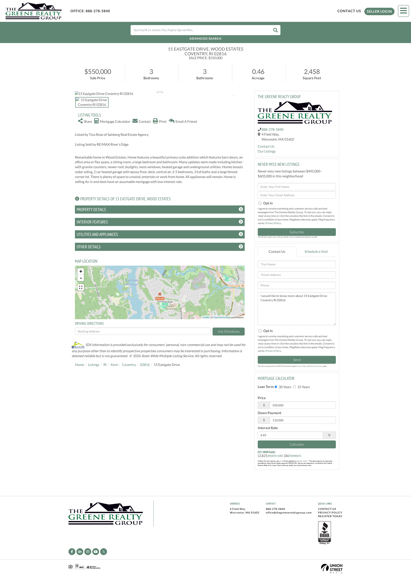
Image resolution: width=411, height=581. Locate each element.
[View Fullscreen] (80, 287)
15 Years (303, 387)
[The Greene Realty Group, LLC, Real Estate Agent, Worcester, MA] (324, 533)
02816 (145, 364)
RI (105, 364)
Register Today (330, 516)
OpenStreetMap (222, 317)
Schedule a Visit (316, 251)
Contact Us (349, 11)
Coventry (129, 364)
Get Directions (229, 331)
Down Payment (269, 413)
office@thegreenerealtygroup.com (289, 512)
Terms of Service (316, 366)
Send (297, 360)
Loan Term (266, 387)
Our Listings (267, 151)
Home (79, 364)
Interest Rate (268, 428)
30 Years (284, 387)
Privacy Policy (273, 223)
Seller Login (379, 11)
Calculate (297, 444)
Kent (114, 364)
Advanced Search (205, 38)
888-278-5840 (98, 11)
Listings (93, 364)
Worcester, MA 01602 (244, 512)
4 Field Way (237, 509)
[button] (275, 30)
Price (262, 398)
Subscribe (297, 232)
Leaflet (206, 317)
